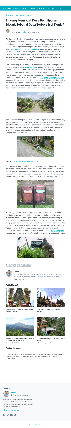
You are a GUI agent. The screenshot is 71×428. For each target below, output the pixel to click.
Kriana (13, 393)
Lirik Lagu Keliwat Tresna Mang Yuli (26, 161)
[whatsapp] (18, 265)
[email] (29, 265)
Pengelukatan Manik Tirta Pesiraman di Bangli (51, 339)
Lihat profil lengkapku (12, 410)
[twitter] (14, 265)
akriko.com (38, 424)
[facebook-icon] (4, 415)
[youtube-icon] (11, 415)
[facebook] (10, 265)
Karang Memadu (57, 230)
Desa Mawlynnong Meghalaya (52, 77)
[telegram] (22, 265)
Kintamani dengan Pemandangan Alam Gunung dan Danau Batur (20, 339)
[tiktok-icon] (15, 415)
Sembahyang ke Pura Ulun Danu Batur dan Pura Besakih (19, 310)
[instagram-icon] (8, 415)
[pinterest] (26, 265)
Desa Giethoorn (31, 67)
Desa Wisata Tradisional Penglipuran (24, 49)
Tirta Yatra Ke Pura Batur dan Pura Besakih (49, 310)
